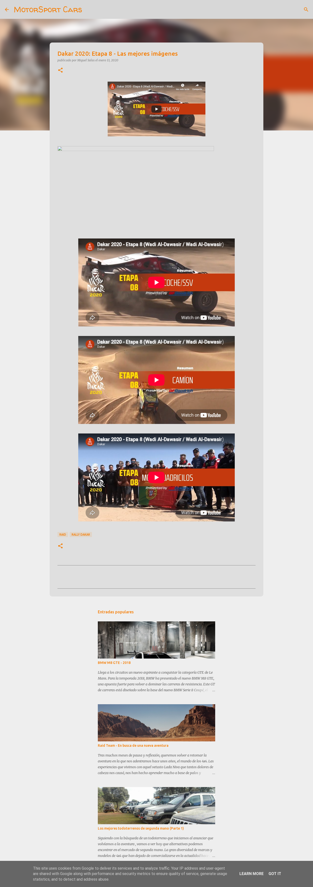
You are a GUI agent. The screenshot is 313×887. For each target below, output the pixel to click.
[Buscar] (89, 9)
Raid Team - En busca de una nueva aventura (133, 745)
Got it (274, 873)
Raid (62, 534)
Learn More (251, 873)
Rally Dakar (81, 534)
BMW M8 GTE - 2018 (114, 663)
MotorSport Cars (48, 9)
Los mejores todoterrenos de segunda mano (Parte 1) (141, 828)
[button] (60, 70)
